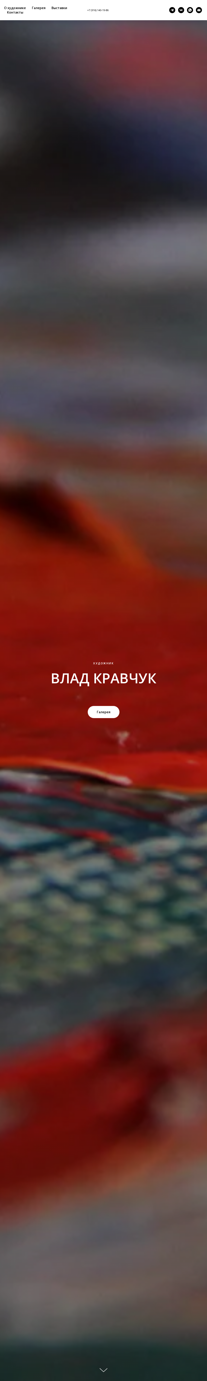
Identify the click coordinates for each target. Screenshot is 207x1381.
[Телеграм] (172, 10)
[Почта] (199, 10)
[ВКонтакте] (159, 10)
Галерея (38, 8)
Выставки (59, 8)
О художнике (15, 8)
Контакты (15, 12)
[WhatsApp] (190, 10)
